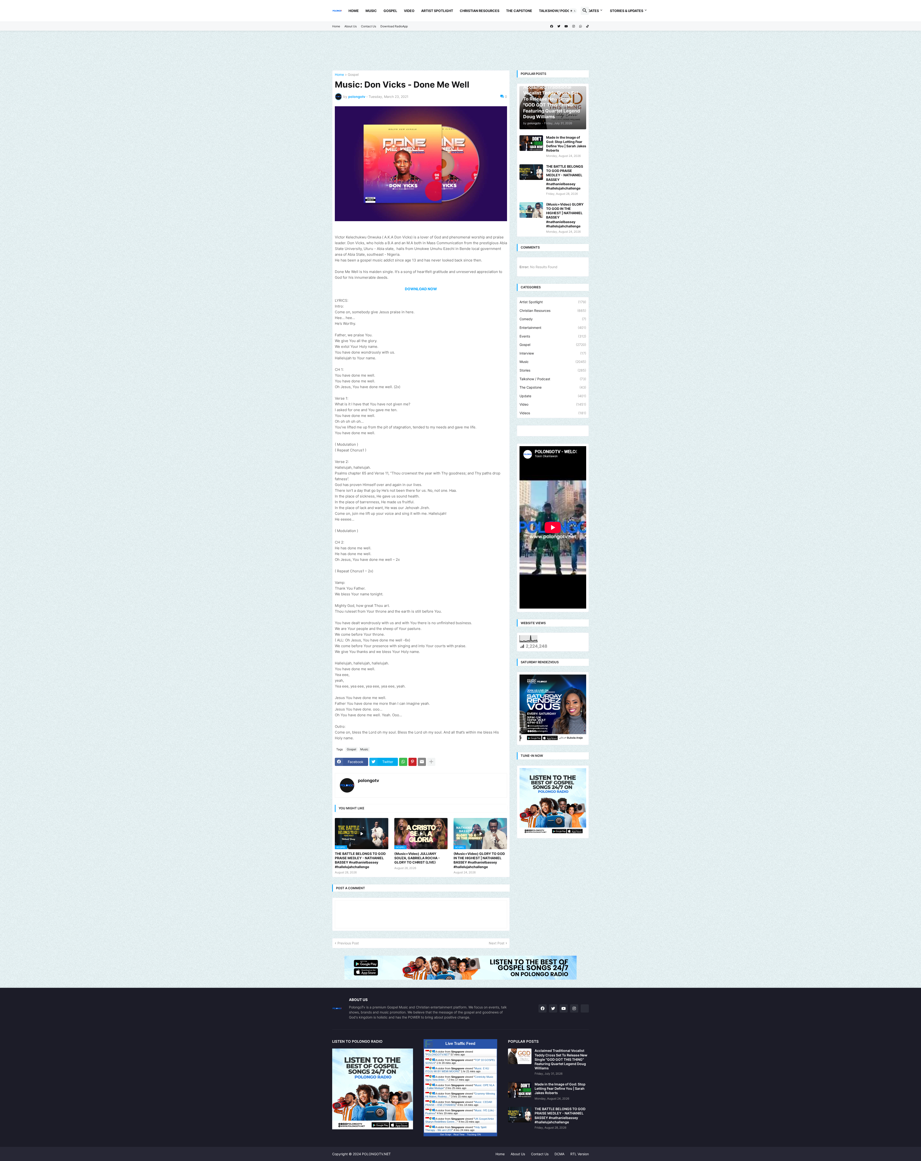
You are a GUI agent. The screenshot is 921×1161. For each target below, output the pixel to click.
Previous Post (348, 943)
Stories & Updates (626, 11)
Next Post (496, 943)
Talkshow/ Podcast (558, 11)
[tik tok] (585, 1008)
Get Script (445, 1134)
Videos (553, 413)
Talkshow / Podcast (553, 379)
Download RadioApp (394, 26)
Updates (591, 11)
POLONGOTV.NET (437, 1054)
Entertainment (553, 328)
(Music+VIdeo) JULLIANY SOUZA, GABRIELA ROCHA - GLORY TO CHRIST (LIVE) (417, 858)
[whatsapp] (580, 26)
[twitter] (558, 26)
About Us (350, 26)
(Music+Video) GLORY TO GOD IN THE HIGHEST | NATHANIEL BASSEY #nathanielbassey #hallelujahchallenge (479, 860)
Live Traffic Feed (460, 1044)
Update (553, 396)
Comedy (553, 319)
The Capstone (519, 11)
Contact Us (368, 26)
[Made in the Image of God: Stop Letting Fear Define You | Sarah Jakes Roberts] (531, 143)
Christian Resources (479, 11)
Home (353, 11)
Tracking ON (474, 1134)
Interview (553, 353)
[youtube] (566, 26)
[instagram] (573, 26)
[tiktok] (587, 26)
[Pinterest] (412, 762)
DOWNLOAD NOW (421, 289)
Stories (553, 370)
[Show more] (431, 762)
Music (371, 11)
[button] (573, 10)
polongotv (368, 780)
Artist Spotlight (437, 11)
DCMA (559, 1154)
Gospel (390, 11)
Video (409, 11)
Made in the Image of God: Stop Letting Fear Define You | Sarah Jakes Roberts (566, 144)
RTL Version (579, 1154)
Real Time (459, 1134)
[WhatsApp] (403, 762)
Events (553, 336)
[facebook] (551, 26)
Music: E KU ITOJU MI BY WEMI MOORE (457, 1070)
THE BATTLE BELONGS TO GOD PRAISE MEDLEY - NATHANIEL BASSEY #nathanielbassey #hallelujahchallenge (360, 860)
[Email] (422, 762)
